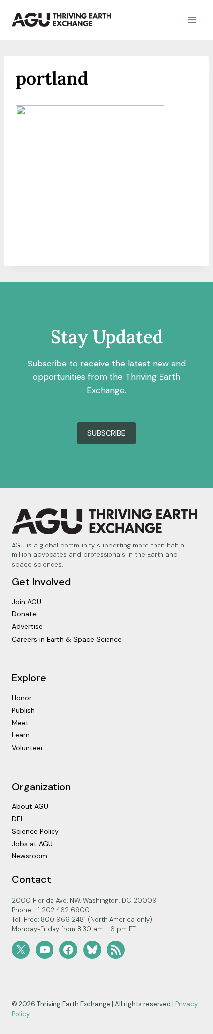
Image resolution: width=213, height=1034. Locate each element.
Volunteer (27, 747)
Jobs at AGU (32, 843)
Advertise (27, 626)
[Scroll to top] (188, 1024)
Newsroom (29, 856)
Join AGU (26, 601)
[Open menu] (192, 19)
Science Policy (35, 831)
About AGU (30, 806)
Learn (21, 734)
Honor (22, 697)
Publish (23, 710)
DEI (17, 818)
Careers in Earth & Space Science (67, 639)
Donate (24, 613)
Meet (20, 722)
